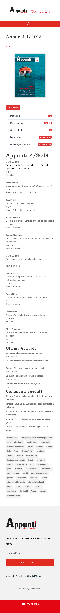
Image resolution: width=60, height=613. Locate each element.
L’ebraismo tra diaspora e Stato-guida (23, 383)
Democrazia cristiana (15, 447)
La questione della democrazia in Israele (24, 376)
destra (30, 447)
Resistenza (34, 478)
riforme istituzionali (36, 482)
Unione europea (13, 495)
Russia (9, 487)
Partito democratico (39, 473)
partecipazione (13, 473)
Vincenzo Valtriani (14, 404)
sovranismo (11, 491)
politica (10, 478)
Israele (31, 460)
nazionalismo (43, 464)
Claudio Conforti (13, 396)
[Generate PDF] (9, 46)
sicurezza (28, 487)
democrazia (45, 442)
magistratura (21, 464)
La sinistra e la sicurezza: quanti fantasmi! (25, 353)
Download (13, 107)
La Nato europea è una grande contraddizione (27, 361)
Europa (49, 447)
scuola (18, 487)
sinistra (38, 487)
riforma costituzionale (16, 482)
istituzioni (41, 460)
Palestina (18, 469)
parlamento (46, 469)
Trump (33, 491)
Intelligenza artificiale (16, 460)
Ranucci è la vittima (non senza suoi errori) (25, 368)
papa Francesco (32, 469)
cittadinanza (12, 438)
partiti (25, 473)
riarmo (44, 478)
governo (10, 455)
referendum (21, 478)
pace (9, 469)
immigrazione (31, 455)
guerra (20, 455)
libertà (10, 464)
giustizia (40, 451)
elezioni (39, 447)
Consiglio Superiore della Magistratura (36, 438)
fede (9, 451)
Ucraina (43, 491)
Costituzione (32, 442)
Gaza (16, 451)
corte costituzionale (15, 442)
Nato (32, 464)
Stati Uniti (24, 491)
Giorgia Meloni (27, 451)
